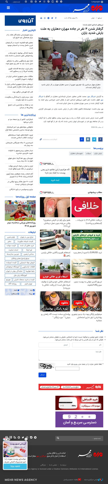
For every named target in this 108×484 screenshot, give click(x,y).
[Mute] (78, 181)
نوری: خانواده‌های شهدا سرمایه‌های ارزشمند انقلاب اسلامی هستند (20, 136)
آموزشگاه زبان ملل (20, 275)
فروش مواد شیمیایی (27, 262)
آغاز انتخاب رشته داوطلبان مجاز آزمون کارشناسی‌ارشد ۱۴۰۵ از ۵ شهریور (19, 175)
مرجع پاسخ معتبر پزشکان (20, 258)
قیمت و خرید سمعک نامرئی (24, 279)
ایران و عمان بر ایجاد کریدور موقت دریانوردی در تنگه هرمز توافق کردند (20, 167)
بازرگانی (43, 465)
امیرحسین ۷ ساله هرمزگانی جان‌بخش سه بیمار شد (19, 144)
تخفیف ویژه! (15, 466)
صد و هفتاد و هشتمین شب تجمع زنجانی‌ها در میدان (20, 106)
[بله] (31, 438)
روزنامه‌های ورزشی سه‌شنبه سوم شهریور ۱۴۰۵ (21, 224)
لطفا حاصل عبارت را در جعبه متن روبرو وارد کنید (85, 364)
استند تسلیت (13, 250)
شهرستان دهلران (76, 153)
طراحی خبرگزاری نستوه (91, 480)
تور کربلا (29, 250)
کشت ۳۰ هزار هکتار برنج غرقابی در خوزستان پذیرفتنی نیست (20, 183)
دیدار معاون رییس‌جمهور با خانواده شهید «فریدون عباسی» (20, 152)
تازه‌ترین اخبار (29, 30)
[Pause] (74, 181)
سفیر (9, 241)
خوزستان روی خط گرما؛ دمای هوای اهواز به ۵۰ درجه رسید (20, 159)
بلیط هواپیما (30, 271)
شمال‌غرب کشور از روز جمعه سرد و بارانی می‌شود (20, 121)
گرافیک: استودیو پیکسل (71, 480)
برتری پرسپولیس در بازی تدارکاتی (21, 189)
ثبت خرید (55, 180)
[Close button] (26, 439)
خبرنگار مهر (91, 96)
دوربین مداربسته (13, 254)
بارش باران (98, 153)
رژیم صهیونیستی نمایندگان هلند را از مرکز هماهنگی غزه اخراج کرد (19, 36)
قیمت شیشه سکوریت (25, 241)
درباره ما (63, 465)
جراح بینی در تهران (26, 237)
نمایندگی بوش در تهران (14, 271)
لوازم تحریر (11, 237)
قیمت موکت (11, 245)
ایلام (93, 18)
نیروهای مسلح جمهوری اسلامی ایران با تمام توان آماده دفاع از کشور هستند (19, 85)
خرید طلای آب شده (27, 245)
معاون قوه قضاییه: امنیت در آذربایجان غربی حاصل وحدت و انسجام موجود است (19, 45)
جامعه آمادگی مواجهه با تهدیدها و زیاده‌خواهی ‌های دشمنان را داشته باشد (19, 54)
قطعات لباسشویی (28, 266)
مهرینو (8, 279)
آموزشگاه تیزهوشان (12, 266)
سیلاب (88, 153)
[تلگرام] (35, 438)
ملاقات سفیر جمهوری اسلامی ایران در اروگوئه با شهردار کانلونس (19, 78)
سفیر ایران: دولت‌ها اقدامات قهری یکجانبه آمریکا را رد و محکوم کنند (20, 70)
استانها (100, 18)
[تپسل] (41, 163)
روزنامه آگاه (12, 283)
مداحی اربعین (29, 254)
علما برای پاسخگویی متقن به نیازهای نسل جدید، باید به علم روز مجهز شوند (19, 62)
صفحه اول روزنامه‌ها (26, 197)
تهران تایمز (28, 283)
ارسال (42, 374)
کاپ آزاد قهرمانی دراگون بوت (23, 92)
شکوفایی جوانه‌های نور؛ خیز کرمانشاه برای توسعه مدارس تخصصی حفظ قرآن (19, 128)
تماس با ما (53, 465)
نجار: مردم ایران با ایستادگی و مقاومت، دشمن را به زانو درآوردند (19, 98)
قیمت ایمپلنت (11, 262)
